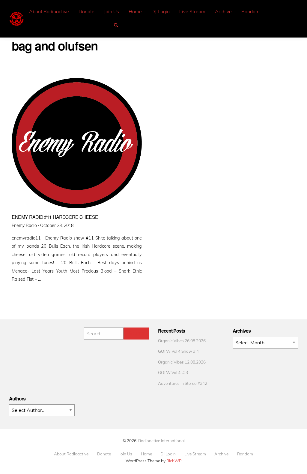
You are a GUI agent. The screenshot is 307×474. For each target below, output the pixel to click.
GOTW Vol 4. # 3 (173, 372)
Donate (86, 11)
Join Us (111, 11)
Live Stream (192, 11)
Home (135, 11)
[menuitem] (49, 11)
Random (250, 11)
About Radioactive (49, 11)
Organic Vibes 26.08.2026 (182, 340)
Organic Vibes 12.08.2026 (182, 361)
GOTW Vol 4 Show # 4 (178, 351)
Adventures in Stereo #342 (182, 383)
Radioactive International (161, 440)
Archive (223, 11)
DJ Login (160, 11)
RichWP (174, 460)
